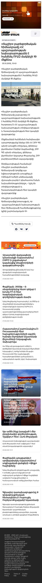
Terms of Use (17, 574)
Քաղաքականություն (9, 40)
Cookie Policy (24, 574)
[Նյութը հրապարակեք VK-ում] (21, 229)
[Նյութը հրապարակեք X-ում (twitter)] (26, 229)
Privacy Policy (7, 574)
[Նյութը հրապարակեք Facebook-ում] (16, 229)
